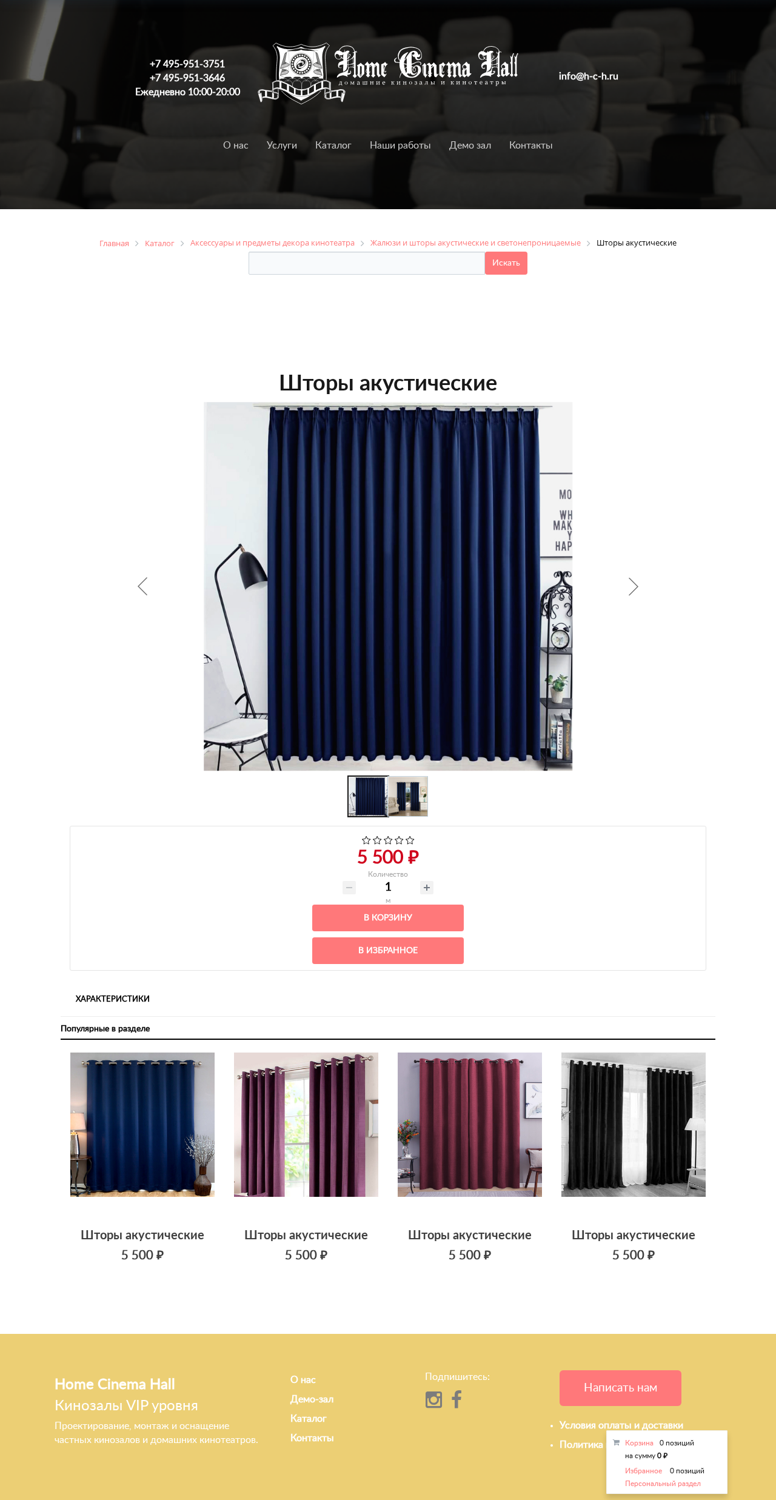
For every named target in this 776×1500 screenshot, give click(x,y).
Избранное (643, 1471)
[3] (388, 841)
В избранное (388, 950)
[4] (399, 841)
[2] (377, 841)
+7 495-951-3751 (187, 64)
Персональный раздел (663, 1483)
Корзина (639, 1443)
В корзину (388, 918)
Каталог (333, 145)
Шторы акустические (142, 1236)
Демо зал (470, 145)
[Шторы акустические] (142, 1136)
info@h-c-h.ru (588, 76)
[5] (410, 841)
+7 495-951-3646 (187, 78)
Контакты (531, 145)
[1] (366, 841)
